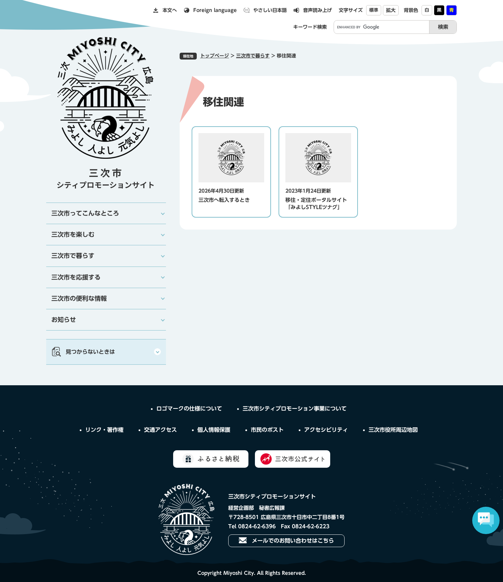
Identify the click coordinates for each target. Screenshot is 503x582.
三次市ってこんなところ (85, 213)
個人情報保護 (213, 429)
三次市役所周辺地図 (393, 429)
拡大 (391, 10)
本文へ (170, 10)
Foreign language (215, 10)
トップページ (214, 55)
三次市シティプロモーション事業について (295, 408)
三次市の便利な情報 (79, 298)
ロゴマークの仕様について (189, 408)
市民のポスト (267, 429)
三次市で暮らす (253, 55)
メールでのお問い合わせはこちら (293, 540)
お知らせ (63, 319)
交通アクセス (160, 429)
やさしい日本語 (270, 10)
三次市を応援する (76, 277)
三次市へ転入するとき (224, 200)
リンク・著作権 (104, 429)
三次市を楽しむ (72, 234)
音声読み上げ (317, 10)
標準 (373, 10)
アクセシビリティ (326, 429)
